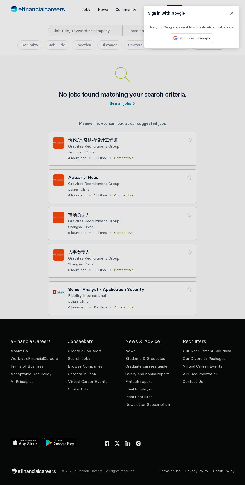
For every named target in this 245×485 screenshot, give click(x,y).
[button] (122, 242)
